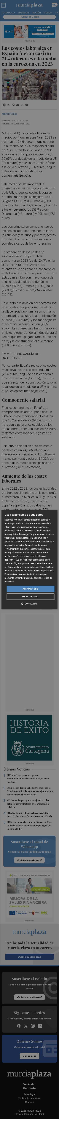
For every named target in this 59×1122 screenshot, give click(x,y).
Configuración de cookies (29, 578)
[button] (29, 603)
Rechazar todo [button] (30, 596)
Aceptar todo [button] (30, 588)
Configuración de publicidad (40, 570)
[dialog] (29, 559)
